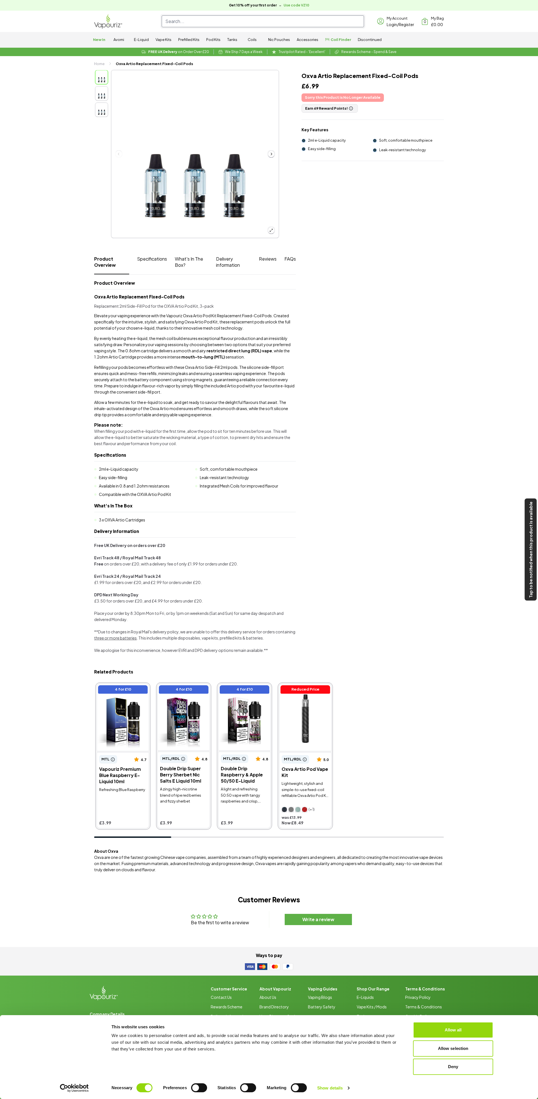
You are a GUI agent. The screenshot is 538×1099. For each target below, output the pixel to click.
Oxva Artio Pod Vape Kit (304, 687)
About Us (267, 997)
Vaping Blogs (320, 997)
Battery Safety (321, 1006)
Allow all (453, 1029)
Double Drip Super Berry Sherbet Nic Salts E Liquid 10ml (183, 693)
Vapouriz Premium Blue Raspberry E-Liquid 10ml (122, 690)
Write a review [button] (318, 919)
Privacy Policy (418, 997)
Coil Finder (341, 39)
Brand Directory (274, 1006)
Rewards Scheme (226, 1006)
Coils (252, 39)
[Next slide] (271, 154)
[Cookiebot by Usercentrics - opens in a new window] (74, 1088)
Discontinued (370, 39)
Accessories (307, 39)
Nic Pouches (279, 39)
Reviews (268, 259)
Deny (453, 1066)
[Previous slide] (119, 154)
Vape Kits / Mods (372, 1006)
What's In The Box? (189, 262)
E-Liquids (365, 997)
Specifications (152, 259)
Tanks (232, 39)
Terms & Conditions (423, 1006)
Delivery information (228, 262)
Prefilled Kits (189, 39)
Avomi (118, 39)
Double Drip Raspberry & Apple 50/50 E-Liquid (244, 690)
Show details (330, 1088)
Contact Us (221, 997)
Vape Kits (163, 39)
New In (99, 39)
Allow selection (453, 1048)
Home (99, 63)
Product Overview (105, 262)
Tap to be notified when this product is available (530, 550)
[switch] (199, 1087)
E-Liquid (141, 39)
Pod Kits (213, 39)
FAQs (290, 259)
